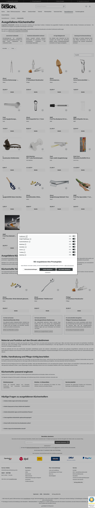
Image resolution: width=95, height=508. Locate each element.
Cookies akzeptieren (47, 269)
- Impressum (47, 272)
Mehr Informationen (69, 265)
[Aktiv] (74, 236)
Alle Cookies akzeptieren (64, 269)
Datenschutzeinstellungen (31, 269)
